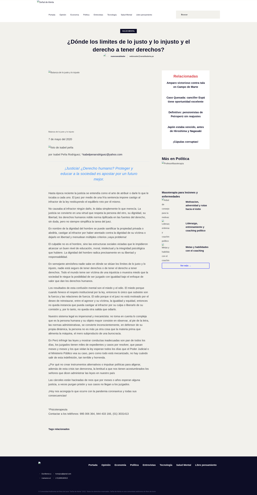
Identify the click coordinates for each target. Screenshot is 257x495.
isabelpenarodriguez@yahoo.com (102, 154)
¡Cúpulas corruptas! (185, 141)
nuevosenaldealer (118, 56)
